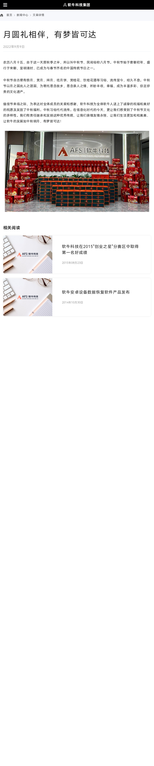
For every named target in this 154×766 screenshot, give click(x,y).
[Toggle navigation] (5, 5)
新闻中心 (22, 15)
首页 (9, 15)
